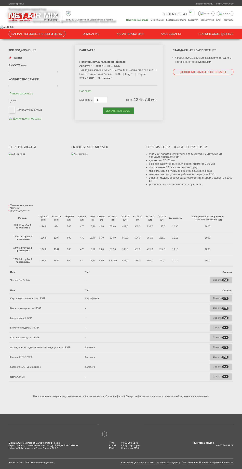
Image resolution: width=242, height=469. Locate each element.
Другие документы (20, 210)
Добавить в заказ (118, 110)
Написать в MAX (130, 448)
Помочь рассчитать (21, 93)
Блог (184, 462)
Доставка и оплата (144, 462)
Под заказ (85, 91)
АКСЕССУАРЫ (171, 33)
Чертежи (14, 208)
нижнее (17, 57)
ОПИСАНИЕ (90, 33)
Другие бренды (16, 3)
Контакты (193, 462)
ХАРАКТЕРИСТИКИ (130, 33)
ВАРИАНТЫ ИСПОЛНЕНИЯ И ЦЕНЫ (37, 33)
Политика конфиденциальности (216, 462)
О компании (126, 462)
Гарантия (161, 462)
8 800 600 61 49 (129, 442)
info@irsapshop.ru (204, 3)
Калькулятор (173, 462)
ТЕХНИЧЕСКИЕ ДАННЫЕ (215, 33)
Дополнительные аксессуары (203, 72)
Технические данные (21, 205)
